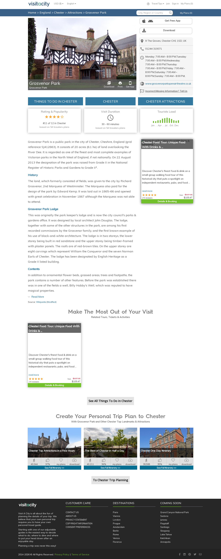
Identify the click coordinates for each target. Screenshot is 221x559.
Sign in (175, 3)
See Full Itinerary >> (54, 467)
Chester (59, 12)
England (46, 12)
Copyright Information (79, 523)
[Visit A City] (27, 505)
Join (168, 3)
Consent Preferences (78, 527)
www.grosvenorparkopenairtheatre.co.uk (168, 83)
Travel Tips (157, 3)
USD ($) (58, 3)
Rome (116, 534)
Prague (116, 523)
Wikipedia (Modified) (46, 302)
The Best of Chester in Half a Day (104, 450)
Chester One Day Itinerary (156, 450)
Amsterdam (119, 527)
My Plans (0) (187, 3)
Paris (115, 512)
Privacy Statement (76, 519)
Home (32, 12)
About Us (71, 516)
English (71, 3)
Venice (116, 538)
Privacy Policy (62, 554)
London (117, 519)
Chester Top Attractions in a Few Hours (52, 450)
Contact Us (72, 512)
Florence (117, 542)
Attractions (75, 12)
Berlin (116, 530)
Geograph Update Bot (127, 20)
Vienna (116, 516)
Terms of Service (80, 554)
